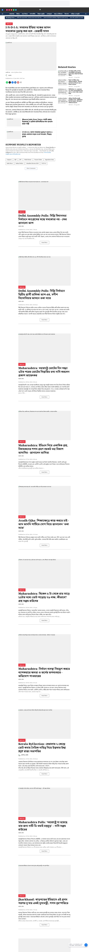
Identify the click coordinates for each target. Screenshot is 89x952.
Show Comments (31, 168)
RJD (15, 160)
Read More (44, 242)
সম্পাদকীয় (32, 14)
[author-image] (7, 75)
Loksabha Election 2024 (32, 163)
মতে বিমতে (25, 14)
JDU (20, 160)
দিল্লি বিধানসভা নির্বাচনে (27, 232)
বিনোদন (67, 14)
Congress (9, 160)
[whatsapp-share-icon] (7, 83)
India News (10, 163)
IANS (9, 75)
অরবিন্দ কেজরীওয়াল (60, 539)
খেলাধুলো (49, 14)
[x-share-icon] (10, 83)
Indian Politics (19, 163)
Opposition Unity (49, 160)
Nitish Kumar (27, 160)
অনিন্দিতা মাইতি (24, 755)
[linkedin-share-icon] (15, 83)
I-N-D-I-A (44, 163)
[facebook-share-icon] (12, 83)
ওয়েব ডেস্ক (21, 226)
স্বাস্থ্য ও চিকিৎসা (58, 14)
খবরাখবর (11, 14)
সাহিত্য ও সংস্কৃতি (75, 14)
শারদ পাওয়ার (52, 690)
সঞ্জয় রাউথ (48, 614)
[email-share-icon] (18, 83)
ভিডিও (18, 14)
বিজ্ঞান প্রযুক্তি (41, 14)
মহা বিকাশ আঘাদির (47, 462)
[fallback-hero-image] (63, 73)
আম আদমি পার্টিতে (39, 537)
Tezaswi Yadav (38, 160)
